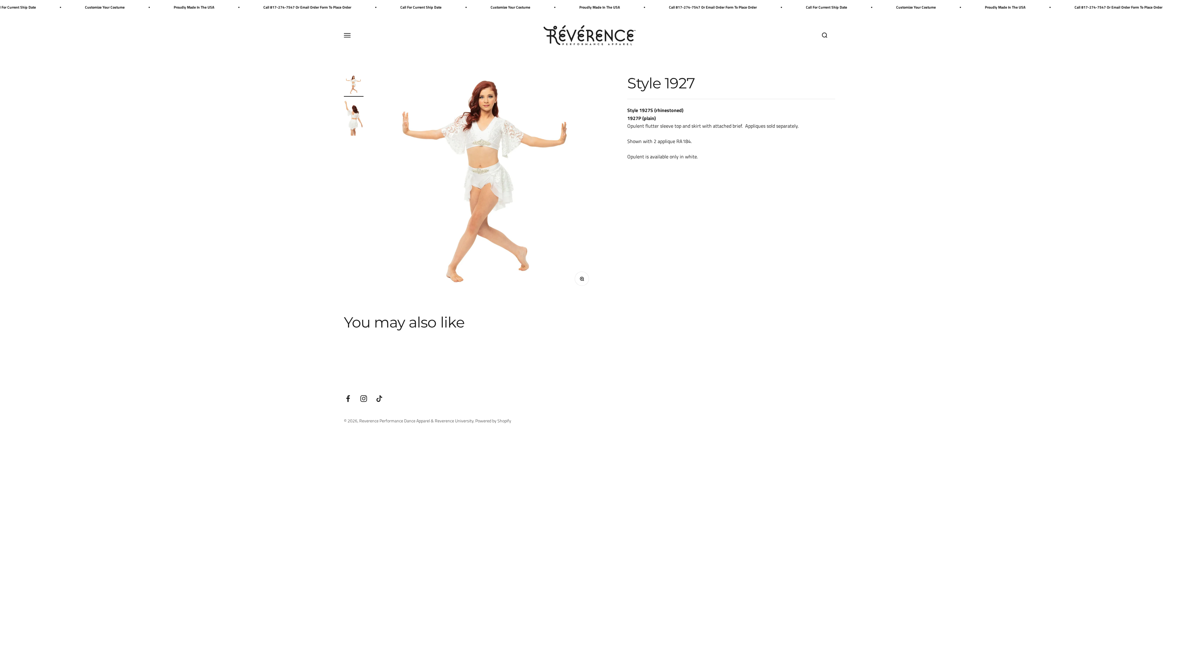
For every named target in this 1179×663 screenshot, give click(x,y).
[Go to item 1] (354, 86)
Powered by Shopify (493, 420)
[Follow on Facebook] (348, 398)
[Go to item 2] (354, 119)
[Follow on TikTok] (379, 398)
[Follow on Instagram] (364, 398)
